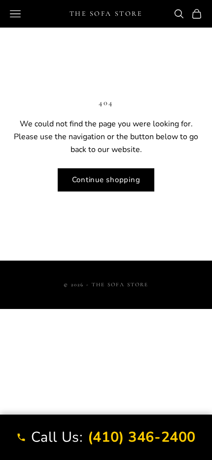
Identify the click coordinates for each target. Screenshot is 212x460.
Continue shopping (106, 180)
